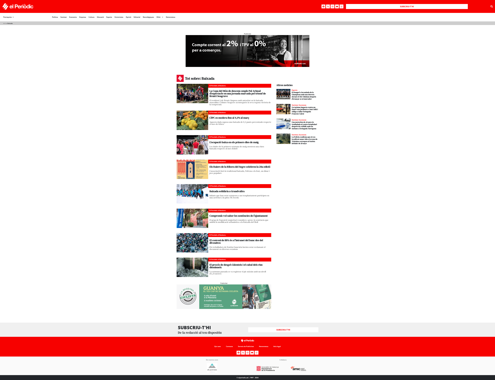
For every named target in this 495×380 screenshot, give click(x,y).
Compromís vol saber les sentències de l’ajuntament (238, 216)
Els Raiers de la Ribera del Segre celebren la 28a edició (239, 167)
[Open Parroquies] (13, 17)
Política (55, 17)
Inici (4, 23)
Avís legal (277, 346)
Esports (109, 17)
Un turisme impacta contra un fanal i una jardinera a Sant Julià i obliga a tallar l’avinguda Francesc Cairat (305, 110)
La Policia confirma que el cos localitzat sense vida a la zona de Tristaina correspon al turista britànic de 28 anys (304, 140)
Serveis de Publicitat (246, 346)
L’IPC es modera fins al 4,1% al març (229, 118)
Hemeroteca (170, 17)
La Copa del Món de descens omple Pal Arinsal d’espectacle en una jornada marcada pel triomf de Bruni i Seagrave (237, 93)
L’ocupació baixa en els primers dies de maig (234, 142)
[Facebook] (323, 6)
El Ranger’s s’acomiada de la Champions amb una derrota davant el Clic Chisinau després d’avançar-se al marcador (304, 95)
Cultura (91, 17)
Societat (63, 17)
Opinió (128, 17)
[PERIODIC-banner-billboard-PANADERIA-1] (247, 66)
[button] (491, 6)
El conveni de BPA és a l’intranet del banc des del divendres (236, 241)
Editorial (137, 17)
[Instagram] (332, 6)
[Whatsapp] (341, 6)
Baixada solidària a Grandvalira (227, 191)
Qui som (217, 346)
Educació (100, 17)
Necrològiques (148, 17)
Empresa (82, 17)
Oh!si (158, 17)
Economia (73, 17)
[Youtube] (337, 6)
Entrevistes (119, 17)
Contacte (229, 346)
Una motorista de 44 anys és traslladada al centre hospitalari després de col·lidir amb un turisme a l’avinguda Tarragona (304, 125)
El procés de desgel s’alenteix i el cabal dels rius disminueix (236, 266)
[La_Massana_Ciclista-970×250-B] (224, 308)
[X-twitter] (328, 6)
